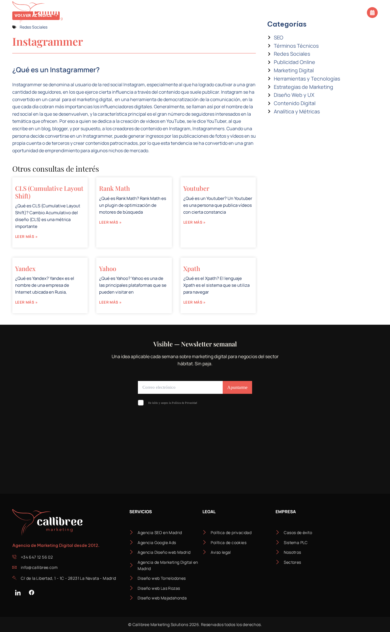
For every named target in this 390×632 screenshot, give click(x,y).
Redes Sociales (33, 27)
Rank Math (114, 188)
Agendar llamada (345, 12)
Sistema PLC (179, 12)
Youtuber (196, 188)
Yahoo (107, 268)
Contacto (296, 12)
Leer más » (26, 236)
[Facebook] (31, 592)
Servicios (95, 12)
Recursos (253, 12)
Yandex (25, 268)
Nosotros (217, 12)
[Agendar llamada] (372, 12)
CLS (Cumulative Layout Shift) (49, 192)
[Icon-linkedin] (17, 592)
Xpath (191, 268)
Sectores (136, 12)
